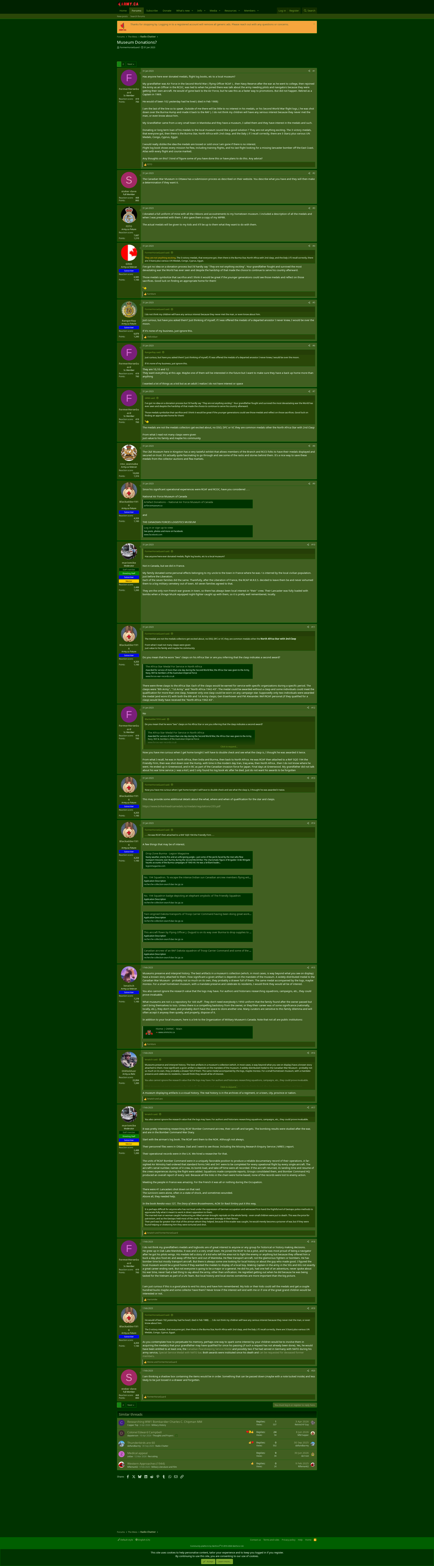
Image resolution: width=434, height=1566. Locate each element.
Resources (230, 10)
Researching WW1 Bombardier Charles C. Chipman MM (164, 1422)
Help (300, 1539)
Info (199, 10)
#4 (314, 245)
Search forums (137, 16)
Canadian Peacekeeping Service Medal (209, 1349)
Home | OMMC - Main (169, 1028)
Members (249, 10)
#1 (314, 71)
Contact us (255, 1539)
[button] (192, 10)
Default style (126, 1539)
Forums (136, 10)
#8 (314, 445)
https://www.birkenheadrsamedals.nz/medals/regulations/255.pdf (181, 806)
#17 (313, 1107)
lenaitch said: (151, 1059)
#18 (313, 1241)
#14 (313, 823)
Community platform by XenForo (217, 1546)
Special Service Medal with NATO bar (180, 1352)
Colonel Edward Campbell (144, 1432)
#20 (313, 1370)
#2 (314, 173)
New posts (122, 16)
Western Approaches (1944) (146, 1463)
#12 (313, 707)
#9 (314, 483)
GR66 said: (150, 398)
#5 (314, 302)
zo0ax (130, 1456)
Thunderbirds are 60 (141, 1443)
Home (123, 10)
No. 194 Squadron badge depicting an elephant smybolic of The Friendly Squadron (192, 895)
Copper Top (132, 1425)
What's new (183, 10)
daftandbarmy (134, 1445)
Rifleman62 (132, 1466)
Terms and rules (271, 1539)
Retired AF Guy (302, 1424)
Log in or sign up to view (158, 527)
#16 (313, 1053)
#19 (313, 1308)
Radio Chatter (161, 1445)
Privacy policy (288, 1539)
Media (213, 10)
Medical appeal (137, 1453)
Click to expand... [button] (229, 746)
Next (129, 64)
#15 (313, 967)
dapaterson (132, 1435)
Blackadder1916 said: (155, 719)
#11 (313, 627)
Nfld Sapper (303, 1435)
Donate (167, 10)
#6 (314, 345)
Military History (159, 1425)
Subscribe (152, 10)
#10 (313, 544)
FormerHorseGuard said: (157, 252)
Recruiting (152, 1456)
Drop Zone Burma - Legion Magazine (167, 853)
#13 (313, 778)
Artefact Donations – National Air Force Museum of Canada (178, 502)
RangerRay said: (153, 352)
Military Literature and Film (164, 1466)
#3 (314, 208)
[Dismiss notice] (313, 24)
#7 (314, 391)
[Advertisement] (156, 56)
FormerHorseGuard (130, 47)
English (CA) (144, 1539)
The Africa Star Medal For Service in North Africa (174, 666)
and (155, 1098)
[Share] (309, 71)
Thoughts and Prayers (163, 1435)
